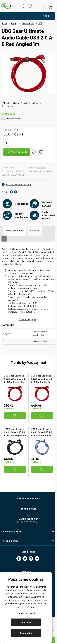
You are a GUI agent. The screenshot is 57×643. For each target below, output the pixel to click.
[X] (24, 558)
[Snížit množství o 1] (10, 145)
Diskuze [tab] (34, 230)
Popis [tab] (9, 230)
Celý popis (6, 106)
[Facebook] (18, 558)
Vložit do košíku (19, 151)
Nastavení (26, 613)
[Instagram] (31, 558)
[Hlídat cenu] (16, 184)
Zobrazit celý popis (27, 319)
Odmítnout (26, 622)
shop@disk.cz (28, 508)
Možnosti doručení (14, 118)
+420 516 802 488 (28, 518)
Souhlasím (26, 633)
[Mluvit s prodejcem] (15, 191)
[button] (15, 416)
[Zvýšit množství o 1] (10, 141)
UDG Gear (41, 167)
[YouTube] (37, 558)
